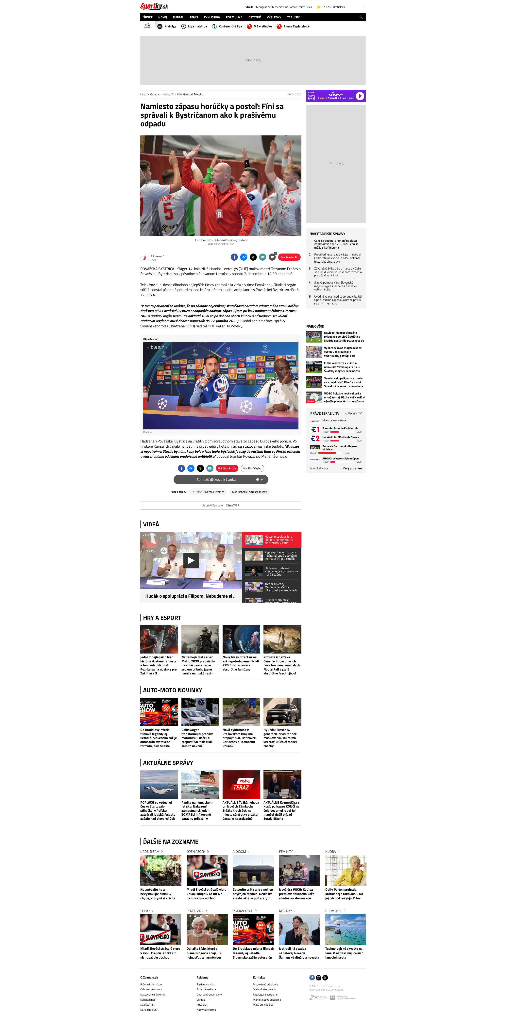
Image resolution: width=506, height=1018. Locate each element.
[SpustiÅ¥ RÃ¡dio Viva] (336, 94)
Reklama (202, 977)
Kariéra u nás (148, 999)
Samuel (293, 7)
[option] (161, 908)
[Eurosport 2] (315, 438)
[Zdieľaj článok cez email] (262, 257)
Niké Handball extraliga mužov (249, 492)
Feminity (286, 851)
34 (276, 253)
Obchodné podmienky (209, 994)
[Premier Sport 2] (315, 459)
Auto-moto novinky (172, 690)
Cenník (201, 999)
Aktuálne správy (168, 762)
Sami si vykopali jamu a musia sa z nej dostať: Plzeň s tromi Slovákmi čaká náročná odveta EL (343, 382)
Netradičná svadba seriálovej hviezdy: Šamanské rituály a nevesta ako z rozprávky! (299, 953)
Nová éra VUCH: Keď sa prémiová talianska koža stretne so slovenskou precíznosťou (296, 894)
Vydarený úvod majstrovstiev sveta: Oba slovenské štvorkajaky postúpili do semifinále (343, 352)
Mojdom (239, 851)
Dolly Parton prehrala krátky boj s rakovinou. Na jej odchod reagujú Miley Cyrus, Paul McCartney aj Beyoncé (344, 894)
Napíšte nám (147, 1004)
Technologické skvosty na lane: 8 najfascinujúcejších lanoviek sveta (344, 953)
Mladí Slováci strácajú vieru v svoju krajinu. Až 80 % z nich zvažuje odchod (160, 953)
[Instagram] (318, 978)
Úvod (143, 94)
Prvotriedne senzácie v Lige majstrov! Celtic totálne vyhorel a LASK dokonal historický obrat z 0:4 (337, 258)
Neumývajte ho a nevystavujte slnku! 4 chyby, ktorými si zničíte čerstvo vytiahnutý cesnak (159, 894)
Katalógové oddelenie (265, 994)
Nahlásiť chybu (252, 468)
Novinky (285, 910)
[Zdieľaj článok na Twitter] (253, 257)
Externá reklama (206, 989)
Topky (145, 910)
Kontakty (259, 977)
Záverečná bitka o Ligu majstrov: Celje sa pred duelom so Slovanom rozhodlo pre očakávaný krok (338, 272)
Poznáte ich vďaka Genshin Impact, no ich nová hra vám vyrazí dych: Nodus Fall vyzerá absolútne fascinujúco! (282, 665)
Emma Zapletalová (296, 26)
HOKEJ (162, 17)
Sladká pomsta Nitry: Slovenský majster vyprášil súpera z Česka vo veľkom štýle (335, 286)
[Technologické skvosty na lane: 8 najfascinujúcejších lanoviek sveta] (345, 929)
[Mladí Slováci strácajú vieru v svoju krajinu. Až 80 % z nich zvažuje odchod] (160, 929)
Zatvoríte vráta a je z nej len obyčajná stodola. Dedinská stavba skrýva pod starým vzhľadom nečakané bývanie (253, 894)
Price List (202, 1004)
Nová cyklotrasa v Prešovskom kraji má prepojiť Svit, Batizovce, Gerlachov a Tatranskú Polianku (240, 738)
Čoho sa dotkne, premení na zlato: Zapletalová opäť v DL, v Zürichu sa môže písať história (336, 244)
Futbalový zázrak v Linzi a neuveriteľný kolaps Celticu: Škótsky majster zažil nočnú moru (342, 367)
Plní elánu (195, 910)
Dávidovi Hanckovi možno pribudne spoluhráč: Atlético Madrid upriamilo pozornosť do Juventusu (344, 337)
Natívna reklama (206, 1010)
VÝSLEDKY (274, 17)
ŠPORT (147, 17)
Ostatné (155, 94)
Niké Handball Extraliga (190, 94)
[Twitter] (325, 978)
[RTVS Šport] (315, 421)
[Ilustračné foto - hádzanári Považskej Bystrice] (220, 185)
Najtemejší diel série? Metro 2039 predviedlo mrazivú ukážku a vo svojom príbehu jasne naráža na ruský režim (198, 665)
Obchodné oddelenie (264, 989)
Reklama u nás (205, 984)
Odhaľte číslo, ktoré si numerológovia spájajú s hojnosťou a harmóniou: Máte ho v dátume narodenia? (204, 953)
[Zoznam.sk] (319, 998)
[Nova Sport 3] (315, 447)
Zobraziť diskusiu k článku (230, 479)
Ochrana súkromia (151, 989)
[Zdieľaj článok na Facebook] (234, 257)
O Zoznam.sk (149, 977)
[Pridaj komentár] (272, 257)
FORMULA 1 (234, 17)
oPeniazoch (196, 851)
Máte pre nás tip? (263, 1004)
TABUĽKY (293, 17)
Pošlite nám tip (289, 257)
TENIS (194, 17)
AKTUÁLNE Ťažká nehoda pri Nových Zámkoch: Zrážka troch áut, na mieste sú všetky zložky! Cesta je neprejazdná (241, 810)
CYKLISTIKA (212, 17)
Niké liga (170, 26)
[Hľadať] (361, 17)
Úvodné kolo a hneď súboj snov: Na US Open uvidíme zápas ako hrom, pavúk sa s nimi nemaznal (338, 300)
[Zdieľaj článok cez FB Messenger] (243, 257)
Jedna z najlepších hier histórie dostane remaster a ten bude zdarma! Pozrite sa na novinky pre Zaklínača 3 (159, 665)
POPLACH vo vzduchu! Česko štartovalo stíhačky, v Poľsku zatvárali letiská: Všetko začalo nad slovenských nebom (157, 810)
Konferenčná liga (230, 26)
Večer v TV (355, 413)
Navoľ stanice (319, 468)
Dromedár (333, 910)
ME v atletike (263, 26)
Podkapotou (243, 910)
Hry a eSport (162, 617)
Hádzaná (168, 94)
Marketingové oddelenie (267, 999)
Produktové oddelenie (265, 984)
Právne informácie (151, 984)
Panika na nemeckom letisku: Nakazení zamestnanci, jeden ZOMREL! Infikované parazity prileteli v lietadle (196, 810)
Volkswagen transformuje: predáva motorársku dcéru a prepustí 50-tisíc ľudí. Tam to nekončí (197, 738)
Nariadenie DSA (149, 1010)
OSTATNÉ (254, 17)
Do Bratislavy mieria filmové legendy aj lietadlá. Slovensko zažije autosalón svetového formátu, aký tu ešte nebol (158, 738)
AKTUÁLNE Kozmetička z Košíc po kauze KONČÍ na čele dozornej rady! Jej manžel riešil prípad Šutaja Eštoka (281, 810)
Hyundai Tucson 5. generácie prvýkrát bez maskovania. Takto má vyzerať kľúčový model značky (280, 738)
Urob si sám (149, 851)
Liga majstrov (197, 26)
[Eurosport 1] (315, 429)
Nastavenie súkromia (152, 994)
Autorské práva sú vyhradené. (326, 989)
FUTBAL (178, 17)
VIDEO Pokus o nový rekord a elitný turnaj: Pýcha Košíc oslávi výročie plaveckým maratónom (344, 397)
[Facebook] (312, 978)
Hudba (330, 851)
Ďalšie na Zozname (170, 841)
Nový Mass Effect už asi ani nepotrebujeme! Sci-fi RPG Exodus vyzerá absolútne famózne (241, 663)
